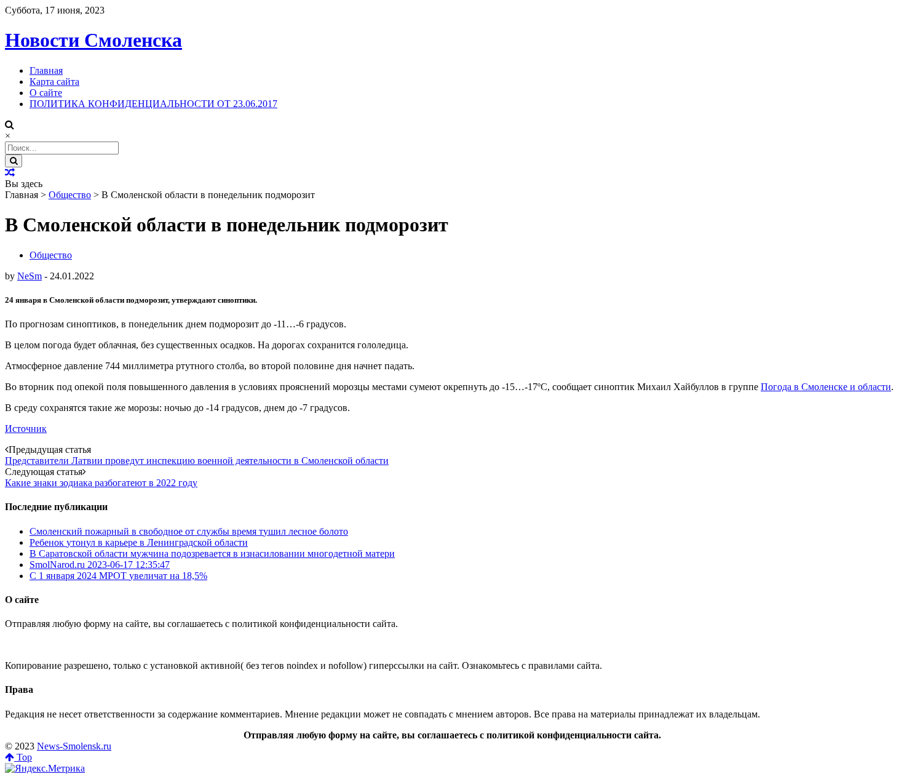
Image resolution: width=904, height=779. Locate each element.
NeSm (29, 276)
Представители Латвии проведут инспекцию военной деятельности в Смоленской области (197, 460)
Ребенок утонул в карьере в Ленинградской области (139, 542)
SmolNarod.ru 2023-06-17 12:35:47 (100, 564)
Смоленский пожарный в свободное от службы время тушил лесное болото (189, 531)
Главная (46, 70)
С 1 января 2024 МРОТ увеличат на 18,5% (118, 575)
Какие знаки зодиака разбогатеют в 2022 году (101, 482)
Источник (26, 428)
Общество (70, 195)
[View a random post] (10, 172)
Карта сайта (54, 81)
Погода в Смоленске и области (826, 387)
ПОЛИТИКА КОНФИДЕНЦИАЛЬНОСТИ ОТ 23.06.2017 (153, 103)
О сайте (46, 92)
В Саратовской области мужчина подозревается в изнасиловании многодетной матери (212, 553)
